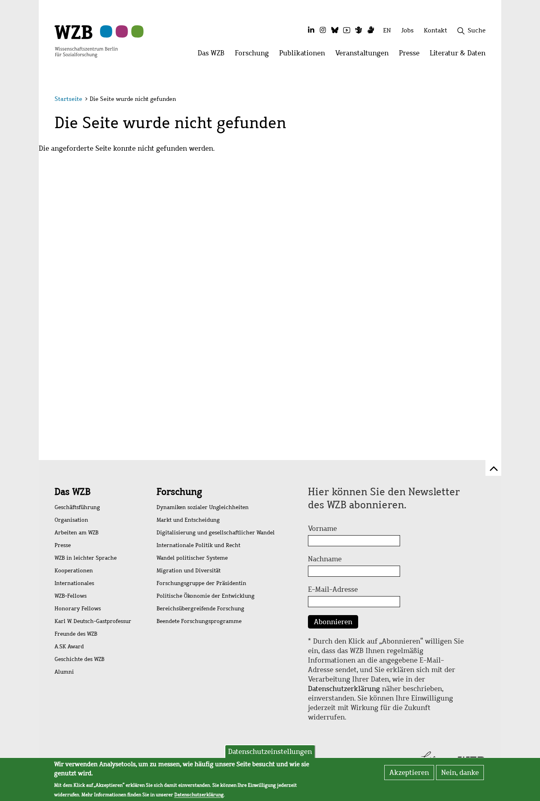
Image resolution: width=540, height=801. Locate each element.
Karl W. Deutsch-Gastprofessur (93, 621)
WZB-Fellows (71, 596)
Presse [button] (412, 55)
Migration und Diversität (189, 570)
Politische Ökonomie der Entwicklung (206, 596)
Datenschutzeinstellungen (270, 751)
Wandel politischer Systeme (192, 558)
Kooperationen (74, 570)
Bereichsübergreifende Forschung (200, 608)
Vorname (322, 528)
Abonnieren (333, 622)
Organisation (71, 520)
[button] (486, 99)
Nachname (325, 559)
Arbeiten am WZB (76, 532)
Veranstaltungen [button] (364, 55)
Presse (63, 545)
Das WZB (73, 491)
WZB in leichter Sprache (86, 558)
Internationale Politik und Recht (198, 545)
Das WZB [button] (214, 55)
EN (387, 30)
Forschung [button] (254, 55)
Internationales (74, 583)
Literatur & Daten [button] (460, 55)
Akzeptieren (409, 772)
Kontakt (435, 30)
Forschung (179, 491)
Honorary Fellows (78, 608)
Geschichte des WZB (79, 659)
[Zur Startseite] (86, 40)
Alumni (64, 672)
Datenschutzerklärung (344, 688)
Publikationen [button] (304, 55)
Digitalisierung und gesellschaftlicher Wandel (216, 532)
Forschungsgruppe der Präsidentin (201, 583)
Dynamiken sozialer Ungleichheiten (203, 507)
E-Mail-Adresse (333, 589)
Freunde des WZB (76, 634)
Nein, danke (460, 772)
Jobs (407, 30)
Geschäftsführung (77, 507)
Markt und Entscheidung (188, 520)
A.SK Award (69, 646)
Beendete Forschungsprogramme (199, 621)
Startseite (68, 99)
